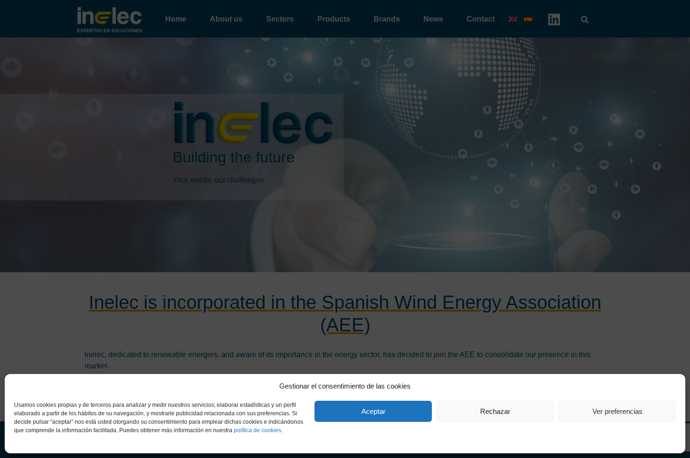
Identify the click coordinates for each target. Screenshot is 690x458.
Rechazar (495, 411)
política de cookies (257, 430)
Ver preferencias (617, 411)
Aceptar (373, 411)
